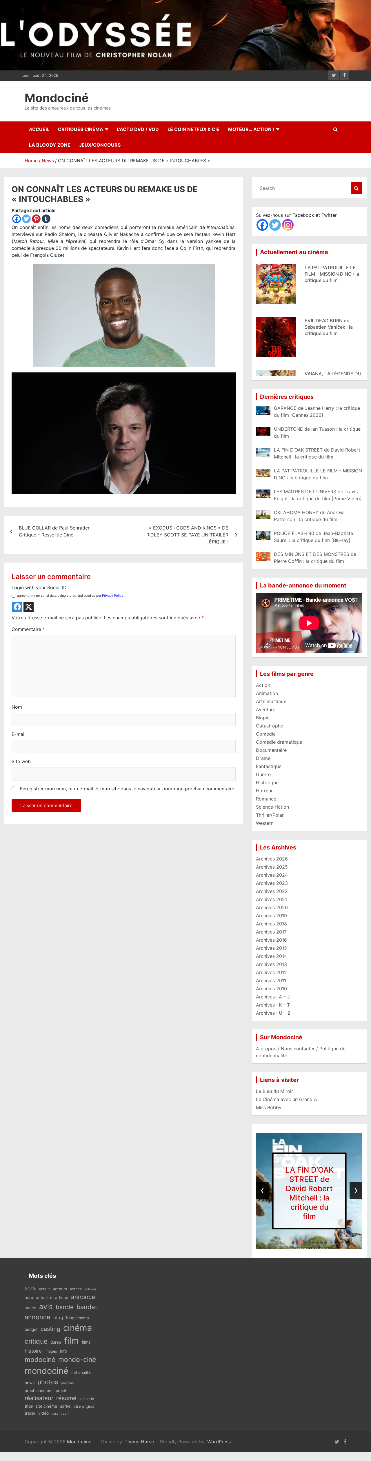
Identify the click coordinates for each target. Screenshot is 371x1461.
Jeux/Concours (100, 145)
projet (61, 1390)
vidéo (43, 1413)
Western (265, 823)
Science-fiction (272, 807)
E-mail (19, 734)
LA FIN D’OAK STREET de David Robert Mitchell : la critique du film (309, 1193)
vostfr (65, 1413)
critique (36, 1341)
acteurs (60, 1289)
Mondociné (57, 98)
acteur (44, 1289)
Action (263, 685)
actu (29, 1297)
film (71, 1341)
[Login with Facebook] (17, 607)
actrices (91, 1289)
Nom (17, 707)
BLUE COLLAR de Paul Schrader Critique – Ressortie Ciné (54, 531)
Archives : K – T (273, 1005)
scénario (86, 1399)
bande (65, 1307)
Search (356, 188)
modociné (40, 1359)
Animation (267, 693)
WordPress (219, 1441)
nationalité (81, 1372)
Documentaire (271, 750)
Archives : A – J (273, 997)
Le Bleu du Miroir (274, 1091)
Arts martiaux (271, 701)
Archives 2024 (272, 875)
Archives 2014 (271, 956)
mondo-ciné (77, 1360)
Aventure (265, 709)
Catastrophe (269, 726)
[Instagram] (288, 225)
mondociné (46, 1371)
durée (55, 1342)
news (29, 1382)
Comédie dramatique (279, 742)
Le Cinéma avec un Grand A (286, 1099)
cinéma (77, 1328)
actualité (44, 1297)
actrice (76, 1289)
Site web (21, 761)
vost (55, 1413)
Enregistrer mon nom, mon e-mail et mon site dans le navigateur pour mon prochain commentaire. (127, 789)
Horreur (264, 791)
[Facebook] (16, 218)
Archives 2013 (271, 964)
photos (47, 1382)
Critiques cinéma (80, 129)
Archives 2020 (272, 907)
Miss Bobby (268, 1107)
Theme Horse (139, 1441)
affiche (61, 1297)
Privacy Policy (112, 596)
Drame (263, 758)
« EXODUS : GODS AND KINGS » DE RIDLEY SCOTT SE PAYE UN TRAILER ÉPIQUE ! (187, 535)
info (63, 1351)
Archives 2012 (271, 972)
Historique (267, 782)
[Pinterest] (36, 218)
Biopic (263, 718)
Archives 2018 (271, 924)
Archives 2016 (271, 940)
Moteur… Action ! (251, 129)
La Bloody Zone (49, 145)
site (29, 1406)
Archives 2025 (272, 867)
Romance (266, 799)
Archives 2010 (271, 988)
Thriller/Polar (270, 815)
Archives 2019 (271, 915)
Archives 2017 (271, 932)
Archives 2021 (271, 899)
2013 (30, 1288)
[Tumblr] (46, 218)
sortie (65, 1406)
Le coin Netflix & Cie (193, 129)
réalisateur (39, 1398)
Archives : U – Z (273, 1013)
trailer (30, 1413)
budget (31, 1329)
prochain (67, 1383)
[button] (293, 1242)
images (51, 1351)
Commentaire (28, 629)
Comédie (266, 734)
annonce (83, 1296)
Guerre (263, 774)
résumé (66, 1398)
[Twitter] (26, 218)
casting (50, 1328)
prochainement (39, 1390)
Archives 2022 (272, 891)
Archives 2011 (271, 980)
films (86, 1342)
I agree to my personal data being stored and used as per (69, 596)
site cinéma (46, 1406)
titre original (84, 1406)
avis (46, 1306)
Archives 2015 (271, 948)
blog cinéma (77, 1318)
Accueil (39, 129)
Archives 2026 (272, 859)
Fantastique (268, 766)
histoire (33, 1351)
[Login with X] (28, 607)
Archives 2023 (272, 883)
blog (58, 1317)
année (30, 1307)
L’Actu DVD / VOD (138, 129)
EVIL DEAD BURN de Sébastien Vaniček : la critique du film (329, 303)
